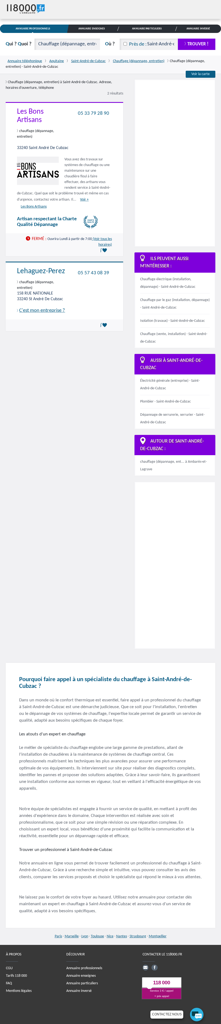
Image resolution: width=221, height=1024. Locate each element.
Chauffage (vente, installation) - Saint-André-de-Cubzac (173, 338)
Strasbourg (138, 936)
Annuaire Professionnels (33, 28)
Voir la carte (200, 74)
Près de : (138, 44)
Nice (110, 936)
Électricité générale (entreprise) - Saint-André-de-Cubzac (170, 384)
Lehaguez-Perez (41, 271)
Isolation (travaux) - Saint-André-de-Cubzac (172, 321)
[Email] (146, 968)
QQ (19, 44)
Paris (58, 936)
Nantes (121, 936)
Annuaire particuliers (82, 983)
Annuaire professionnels (84, 968)
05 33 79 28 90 (93, 113)
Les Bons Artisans (34, 207)
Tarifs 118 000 (16, 976)
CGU (9, 968)
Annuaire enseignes (81, 976)
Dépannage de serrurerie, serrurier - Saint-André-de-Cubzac (172, 418)
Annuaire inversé (79, 991)
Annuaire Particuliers (147, 28)
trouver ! (198, 44)
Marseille (72, 936)
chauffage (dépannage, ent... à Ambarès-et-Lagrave (173, 465)
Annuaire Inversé (198, 28)
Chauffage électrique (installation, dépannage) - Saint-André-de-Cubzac (167, 283)
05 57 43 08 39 (93, 273)
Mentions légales (19, 991)
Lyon (84, 936)
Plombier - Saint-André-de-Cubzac (165, 402)
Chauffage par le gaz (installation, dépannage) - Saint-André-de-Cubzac (175, 304)
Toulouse (97, 936)
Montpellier (158, 936)
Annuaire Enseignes (91, 28)
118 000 (161, 982)
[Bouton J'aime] (104, 250)
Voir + (84, 199)
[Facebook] (154, 968)
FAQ (9, 983)
